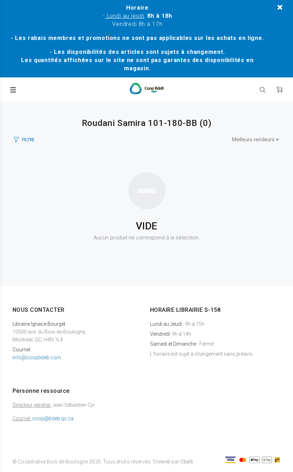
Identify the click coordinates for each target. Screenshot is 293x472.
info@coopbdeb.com (37, 357)
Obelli (186, 462)
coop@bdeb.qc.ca (53, 418)
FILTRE (28, 139)
